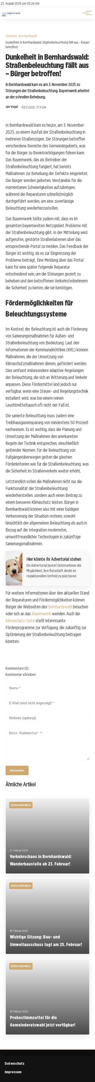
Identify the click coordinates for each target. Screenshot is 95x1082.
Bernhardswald (28, 36)
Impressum (13, 1072)
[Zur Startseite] (11, 12)
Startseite (11, 36)
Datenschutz (14, 1063)
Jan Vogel (12, 107)
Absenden (17, 770)
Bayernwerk (41, 613)
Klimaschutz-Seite (20, 620)
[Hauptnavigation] (86, 13)
